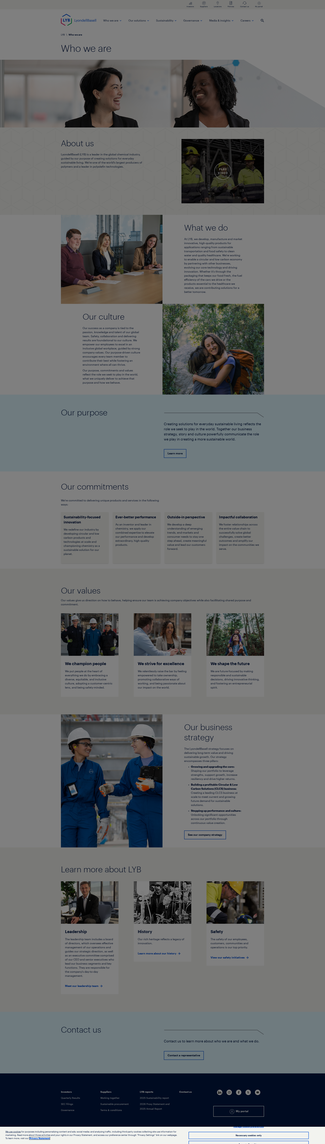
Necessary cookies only (249, 1135)
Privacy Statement (39, 1138)
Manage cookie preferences (248, 1127)
